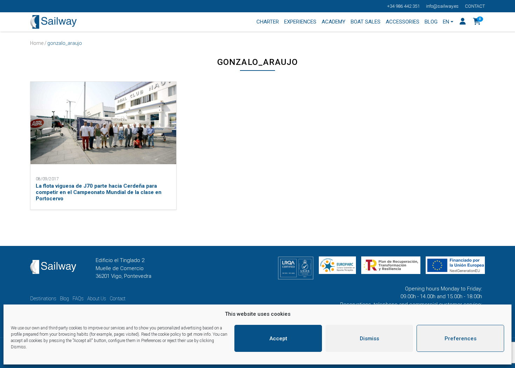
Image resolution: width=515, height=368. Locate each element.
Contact (475, 6)
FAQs (78, 298)
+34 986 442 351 (403, 6)
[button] (477, 22)
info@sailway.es (442, 6)
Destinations (43, 298)
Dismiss (369, 338)
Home (36, 43)
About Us (96, 298)
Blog (64, 298)
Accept (278, 338)
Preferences (460, 338)
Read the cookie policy (161, 334)
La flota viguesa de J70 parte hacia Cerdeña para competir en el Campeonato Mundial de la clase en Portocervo (99, 192)
